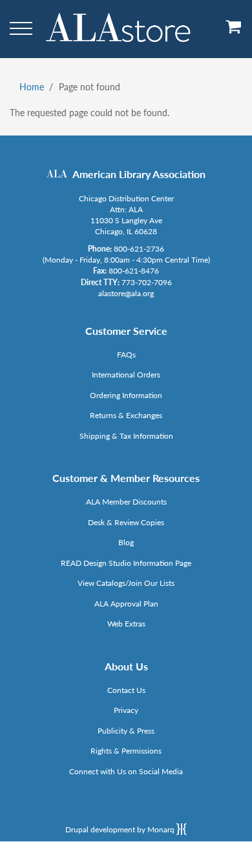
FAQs (126, 354)
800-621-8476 (134, 271)
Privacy (126, 710)
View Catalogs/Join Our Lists (126, 583)
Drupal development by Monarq (120, 829)
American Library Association (138, 174)
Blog (126, 542)
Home (31, 86)
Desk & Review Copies (126, 522)
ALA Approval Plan (126, 603)
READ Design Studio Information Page (126, 563)
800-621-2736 (139, 249)
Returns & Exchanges (126, 415)
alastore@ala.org (126, 293)
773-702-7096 (146, 282)
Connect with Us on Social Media (126, 771)
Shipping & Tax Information (126, 436)
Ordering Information (126, 395)
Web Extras (126, 623)
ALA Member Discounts (126, 501)
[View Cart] (234, 31)
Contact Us (126, 690)
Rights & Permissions (126, 751)
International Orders (126, 374)
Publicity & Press (126, 731)
